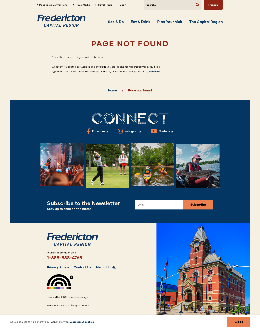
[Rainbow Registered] (60, 288)
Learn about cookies (82, 321)
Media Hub (106, 267)
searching (154, 71)
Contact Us (82, 267)
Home (112, 90)
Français (213, 4)
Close (238, 322)
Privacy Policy (58, 267)
